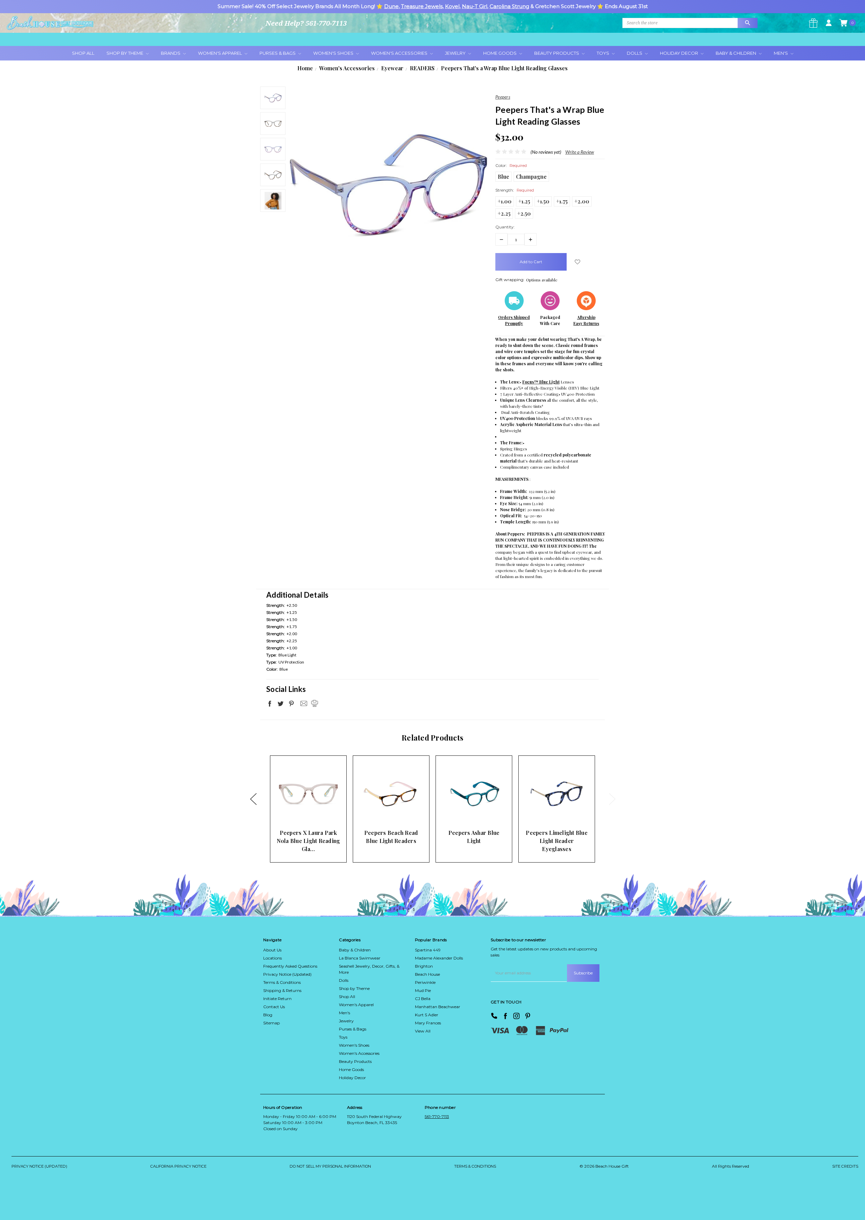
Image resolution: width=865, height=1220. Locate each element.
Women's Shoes (333, 53)
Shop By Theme (125, 53)
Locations (272, 958)
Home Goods (500, 53)
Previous (253, 799)
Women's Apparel (220, 53)
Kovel (452, 6)
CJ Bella (422, 998)
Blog (267, 1014)
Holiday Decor (679, 53)
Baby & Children (736, 53)
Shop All (83, 53)
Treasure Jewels (422, 6)
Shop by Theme (354, 988)
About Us (272, 949)
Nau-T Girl (474, 6)
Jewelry (456, 53)
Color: (511, 165)
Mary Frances (428, 1022)
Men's (781, 53)
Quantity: (505, 226)
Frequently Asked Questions (290, 966)
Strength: (514, 190)
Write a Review (579, 152)
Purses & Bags (278, 53)
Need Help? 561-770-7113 (306, 23)
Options (296, 812)
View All (422, 1031)
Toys (603, 53)
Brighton (424, 966)
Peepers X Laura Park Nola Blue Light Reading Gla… (308, 840)
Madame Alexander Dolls (439, 958)
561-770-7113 (437, 1116)
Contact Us (274, 1006)
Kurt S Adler (426, 1014)
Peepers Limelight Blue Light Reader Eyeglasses (557, 840)
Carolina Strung (509, 6)
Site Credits (845, 1166)
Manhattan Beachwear (437, 1006)
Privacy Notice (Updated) (287, 974)
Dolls (635, 53)
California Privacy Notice (178, 1166)
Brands (171, 53)
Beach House (427, 974)
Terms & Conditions (282, 982)
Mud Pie (423, 990)
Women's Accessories (399, 53)
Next (612, 799)
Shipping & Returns (282, 990)
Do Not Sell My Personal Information (330, 1166)
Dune (391, 6)
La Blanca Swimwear (359, 958)
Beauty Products (557, 53)
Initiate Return (277, 998)
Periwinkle (425, 982)
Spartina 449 (428, 949)
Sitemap (271, 1022)
